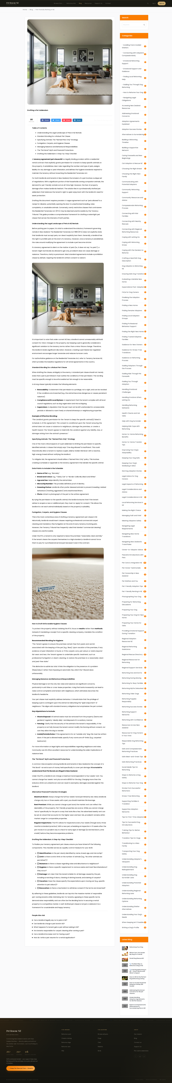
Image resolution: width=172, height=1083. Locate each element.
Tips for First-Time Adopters (133, 817)
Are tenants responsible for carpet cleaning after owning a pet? (59, 930)
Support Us (98, 3)
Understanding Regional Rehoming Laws (131, 891)
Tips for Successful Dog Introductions (131, 823)
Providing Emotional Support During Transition (133, 632)
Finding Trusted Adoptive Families (131, 338)
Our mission (138, 1034)
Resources (88, 3)
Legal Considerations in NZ (132, 497)
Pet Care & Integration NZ (132, 563)
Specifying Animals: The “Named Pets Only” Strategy (57, 140)
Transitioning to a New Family (130, 844)
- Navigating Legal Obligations (129, 98)
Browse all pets (103, 1034)
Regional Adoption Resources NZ (129, 640)
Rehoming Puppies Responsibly (129, 700)
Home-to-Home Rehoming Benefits (132, 435)
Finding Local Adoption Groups (130, 317)
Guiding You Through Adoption (130, 382)
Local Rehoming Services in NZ (132, 503)
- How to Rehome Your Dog (132, 92)
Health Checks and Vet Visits (131, 414)
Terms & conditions (151, 1079)
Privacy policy (139, 1079)
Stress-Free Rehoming (131, 796)
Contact (108, 3)
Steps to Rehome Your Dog (132, 783)
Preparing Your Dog (129, 610)
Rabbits (101, 1046)
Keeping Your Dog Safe (131, 458)
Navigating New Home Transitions (130, 535)
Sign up (161, 3)
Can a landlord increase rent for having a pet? (52, 934)
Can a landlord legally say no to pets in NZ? (50, 920)
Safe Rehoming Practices (132, 762)
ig (139, 1056)
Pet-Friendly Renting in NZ (45, 9)
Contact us (138, 1042)
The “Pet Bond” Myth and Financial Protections (55, 150)
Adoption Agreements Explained (130, 122)
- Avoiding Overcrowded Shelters (131, 46)
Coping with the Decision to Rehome (132, 251)
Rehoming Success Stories (132, 707)
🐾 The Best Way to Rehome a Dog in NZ (136, 964)
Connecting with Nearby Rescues (131, 222)
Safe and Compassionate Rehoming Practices (132, 750)
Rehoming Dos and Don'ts (132, 673)
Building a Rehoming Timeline (129, 141)
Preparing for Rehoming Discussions (131, 603)
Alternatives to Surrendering (133, 134)
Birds (100, 1051)
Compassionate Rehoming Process (132, 206)
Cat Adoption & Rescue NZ (132, 163)
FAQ (63, 1051)
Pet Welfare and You (130, 581)
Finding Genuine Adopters (132, 310)
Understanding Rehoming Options (132, 899)
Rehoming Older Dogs (130, 694)
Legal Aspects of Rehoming (132, 484)
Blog (80, 3)
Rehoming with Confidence (132, 720)
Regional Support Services (132, 667)
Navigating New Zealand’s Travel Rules (132, 543)
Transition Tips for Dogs (131, 838)
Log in (154, 3)
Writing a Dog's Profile (130, 927)
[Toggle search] (148, 3)
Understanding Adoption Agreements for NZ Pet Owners (137, 999)
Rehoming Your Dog (136, 947)
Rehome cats (66, 1046)
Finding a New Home (130, 305)
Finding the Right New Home (133, 331)
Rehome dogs (67, 1042)
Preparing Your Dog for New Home (133, 616)
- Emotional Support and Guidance (131, 70)
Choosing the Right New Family (131, 175)
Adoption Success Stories (132, 129)
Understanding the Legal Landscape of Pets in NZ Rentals (59, 133)
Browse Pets (58, 3)
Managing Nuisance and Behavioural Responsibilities (57, 147)
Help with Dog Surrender (131, 421)
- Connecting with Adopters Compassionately (133, 54)
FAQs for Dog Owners (130, 292)
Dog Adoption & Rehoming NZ (132, 267)
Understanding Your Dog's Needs (132, 915)
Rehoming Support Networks (129, 713)
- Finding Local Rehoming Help (131, 77)
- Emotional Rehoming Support (130, 62)
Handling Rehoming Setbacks (129, 406)
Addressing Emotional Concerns (130, 114)
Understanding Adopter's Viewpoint (132, 860)
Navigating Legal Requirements (128, 527)
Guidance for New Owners (132, 344)
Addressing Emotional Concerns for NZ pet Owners (137, 991)
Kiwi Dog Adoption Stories (132, 471)
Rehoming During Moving (131, 678)
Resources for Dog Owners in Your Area (132, 734)
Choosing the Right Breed (132, 168)
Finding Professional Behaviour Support (129, 324)
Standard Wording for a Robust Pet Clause (53, 136)
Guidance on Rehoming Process (131, 359)
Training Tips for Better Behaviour (131, 831)
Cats (100, 1042)
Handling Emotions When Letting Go (131, 398)
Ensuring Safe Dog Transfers (133, 274)
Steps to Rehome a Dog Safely (131, 776)
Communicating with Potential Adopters (130, 183)
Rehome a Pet (71, 3)
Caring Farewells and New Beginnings (132, 156)
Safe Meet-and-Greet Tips (132, 756)
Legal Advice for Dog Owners (130, 477)
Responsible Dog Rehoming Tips (132, 742)
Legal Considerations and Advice (132, 490)
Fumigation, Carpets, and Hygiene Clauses (53, 143)
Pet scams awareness (142, 1051)
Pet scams (163, 1079)
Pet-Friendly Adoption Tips (132, 586)
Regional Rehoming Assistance (129, 647)
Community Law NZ (39, 750)
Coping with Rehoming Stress (130, 243)
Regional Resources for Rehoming (131, 661)
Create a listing (67, 1038)
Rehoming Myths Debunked (132, 688)
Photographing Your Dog (131, 596)
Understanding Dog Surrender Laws (129, 876)
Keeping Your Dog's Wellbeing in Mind (129, 464)
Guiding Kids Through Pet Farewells (131, 374)
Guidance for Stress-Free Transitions (132, 351)
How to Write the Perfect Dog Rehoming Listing (137, 977)
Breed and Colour (44, 477)
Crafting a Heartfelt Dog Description (131, 259)
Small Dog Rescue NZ (136, 958)
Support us (138, 1046)
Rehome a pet (67, 1034)
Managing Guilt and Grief (131, 515)
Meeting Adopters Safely (131, 521)
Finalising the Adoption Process (131, 298)
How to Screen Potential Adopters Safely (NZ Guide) (137, 984)
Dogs (100, 1038)
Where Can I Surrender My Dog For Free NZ (137, 953)
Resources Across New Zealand (131, 726)
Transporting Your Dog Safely (131, 852)
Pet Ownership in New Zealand (130, 574)
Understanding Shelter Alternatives (131, 907)
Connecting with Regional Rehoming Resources (132, 230)
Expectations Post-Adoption (133, 287)
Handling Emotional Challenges (129, 390)
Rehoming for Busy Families (132, 683)
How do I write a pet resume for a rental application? (54, 937)
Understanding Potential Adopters (131, 884)
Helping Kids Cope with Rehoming (131, 427)
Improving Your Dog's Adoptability (130, 451)
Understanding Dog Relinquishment (129, 868)
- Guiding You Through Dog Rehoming (132, 85)
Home (25, 9)
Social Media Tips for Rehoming (130, 768)
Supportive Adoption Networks (130, 810)
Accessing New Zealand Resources (131, 106)
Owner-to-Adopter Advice (132, 550)
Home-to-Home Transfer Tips (132, 443)
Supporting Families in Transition (130, 802)
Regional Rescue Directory (132, 654)
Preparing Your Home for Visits (131, 624)
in (144, 1056)
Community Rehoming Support (130, 190)
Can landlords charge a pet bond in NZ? (49, 923)
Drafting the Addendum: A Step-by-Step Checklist (57, 154)
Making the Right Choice (131, 510)
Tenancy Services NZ (94, 358)
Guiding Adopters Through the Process (132, 366)
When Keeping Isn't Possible (133, 922)
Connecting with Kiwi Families (130, 214)
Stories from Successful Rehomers (131, 789)
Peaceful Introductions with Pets (132, 556)
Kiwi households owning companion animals (83, 181)
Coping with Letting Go (131, 237)
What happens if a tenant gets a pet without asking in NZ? (56, 927)
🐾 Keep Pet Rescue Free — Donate (20, 1068)
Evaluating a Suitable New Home (132, 280)
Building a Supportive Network (130, 148)
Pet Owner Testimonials (131, 568)
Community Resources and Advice (132, 198)
